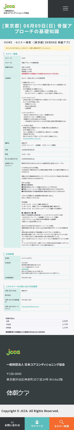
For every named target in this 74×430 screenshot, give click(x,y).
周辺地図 (25, 269)
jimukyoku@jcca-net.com (32, 138)
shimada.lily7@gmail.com (30, 306)
